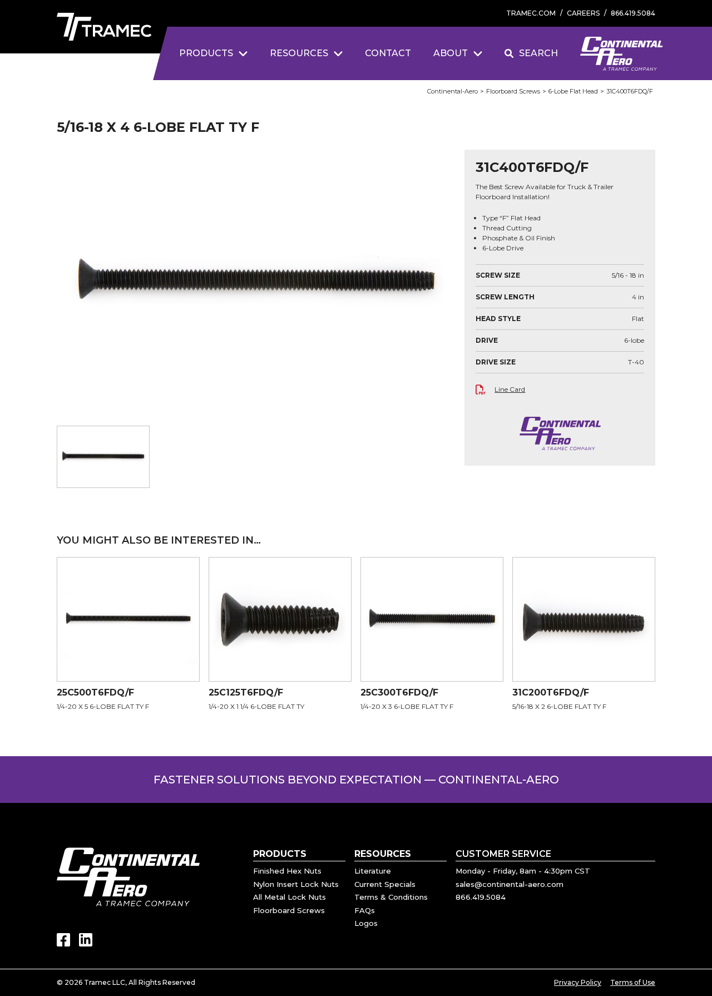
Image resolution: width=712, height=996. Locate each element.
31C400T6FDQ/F (629, 91)
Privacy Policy (577, 982)
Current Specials (385, 884)
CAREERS (583, 13)
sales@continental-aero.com (509, 884)
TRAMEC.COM (531, 13)
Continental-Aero (452, 91)
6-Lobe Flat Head (573, 91)
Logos (366, 923)
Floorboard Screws (513, 91)
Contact (388, 53)
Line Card (510, 389)
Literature (372, 870)
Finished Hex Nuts (287, 870)
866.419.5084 (633, 13)
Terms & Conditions (391, 897)
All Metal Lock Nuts (289, 897)
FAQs (364, 910)
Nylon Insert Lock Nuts (296, 884)
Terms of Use (632, 982)
